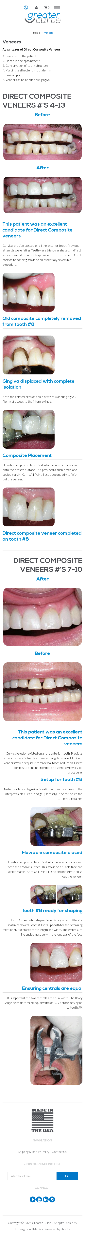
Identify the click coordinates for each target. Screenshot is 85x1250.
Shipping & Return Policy (33, 1151)
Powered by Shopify (57, 1229)
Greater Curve (42, 1223)
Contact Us (59, 1151)
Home (36, 32)
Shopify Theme (63, 1223)
